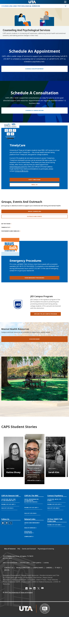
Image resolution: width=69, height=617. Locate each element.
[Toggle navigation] (65, 2)
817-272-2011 (7, 558)
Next (4, 429)
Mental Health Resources (30, 575)
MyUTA (6, 570)
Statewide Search (14, 582)
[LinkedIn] (30, 588)
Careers (49, 568)
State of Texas (41, 580)
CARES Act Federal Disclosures (42, 582)
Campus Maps (38, 568)
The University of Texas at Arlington (20, 592)
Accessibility (28, 577)
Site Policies (37, 577)
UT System (31, 580)
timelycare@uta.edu (21, 171)
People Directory (23, 568)
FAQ (18, 549)
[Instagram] (34, 588)
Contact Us (8, 568)
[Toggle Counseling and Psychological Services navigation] (66, 6)
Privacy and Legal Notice (14, 577)
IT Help (57, 568)
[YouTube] (42, 588)
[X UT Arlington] (38, 588)
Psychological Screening (46, 549)
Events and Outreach (29, 549)
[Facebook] (27, 588)
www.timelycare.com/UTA (18, 167)
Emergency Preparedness (11, 575)
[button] (45, 314)
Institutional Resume (19, 580)
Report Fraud (26, 582)
